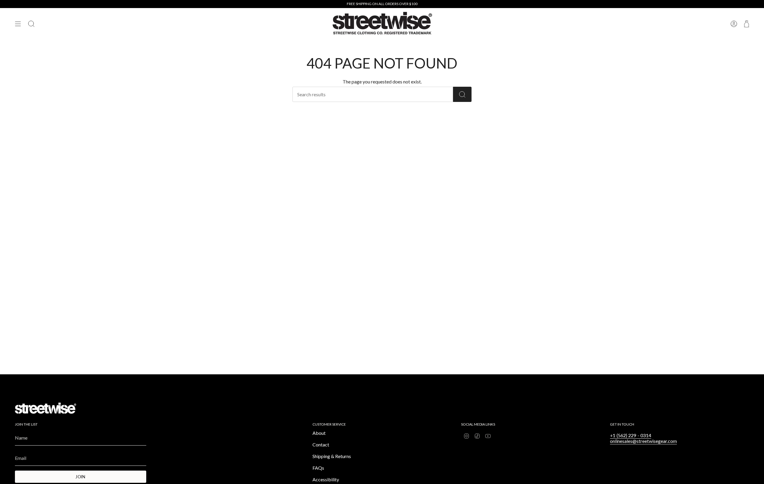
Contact (320, 444)
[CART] (746, 24)
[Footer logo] (45, 408)
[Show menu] (18, 24)
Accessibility (325, 479)
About (319, 433)
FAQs (318, 468)
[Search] (462, 94)
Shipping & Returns (331, 456)
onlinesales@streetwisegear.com (643, 441)
